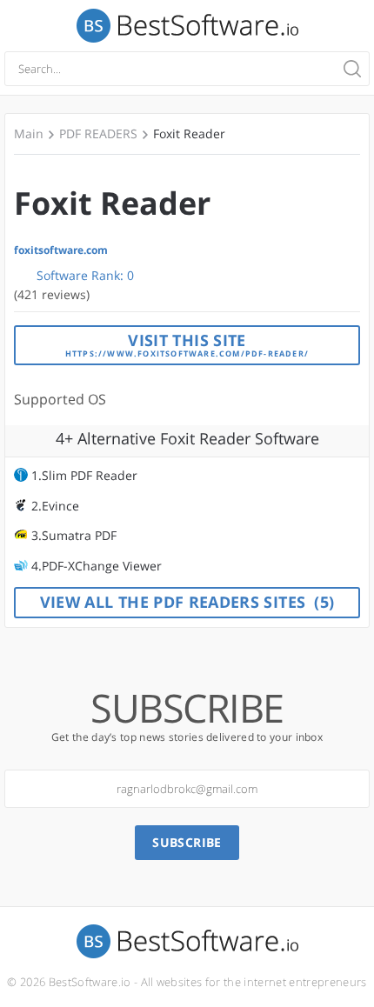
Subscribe (186, 842)
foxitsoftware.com (61, 250)
